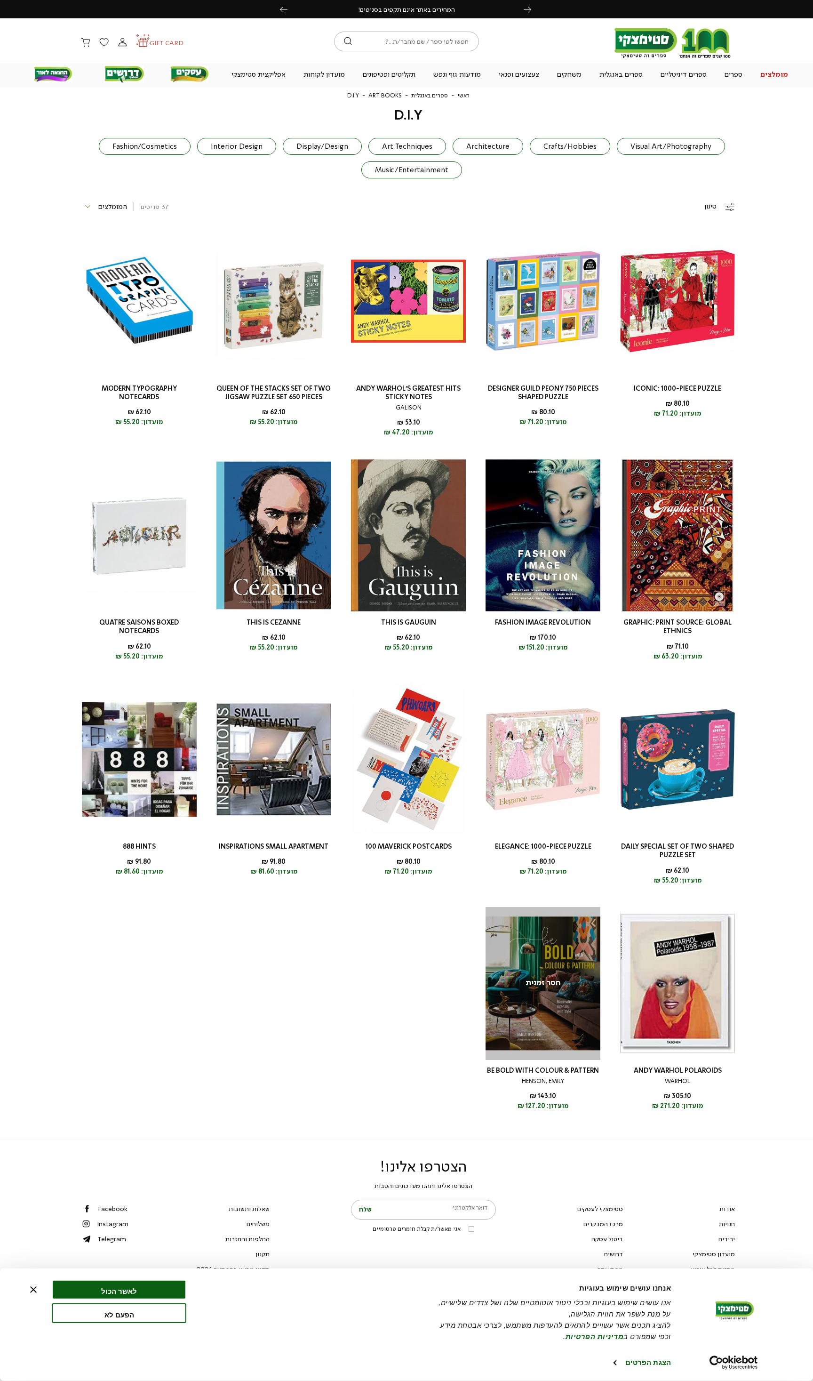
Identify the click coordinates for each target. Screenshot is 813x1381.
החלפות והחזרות (247, 1239)
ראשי (463, 95)
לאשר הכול (119, 1291)
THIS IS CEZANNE (274, 622)
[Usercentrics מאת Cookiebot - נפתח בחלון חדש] (734, 1363)
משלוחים (258, 1224)
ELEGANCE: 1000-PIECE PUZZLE (543, 846)
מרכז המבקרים (603, 1224)
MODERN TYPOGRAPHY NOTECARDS (139, 392)
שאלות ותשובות (249, 1208)
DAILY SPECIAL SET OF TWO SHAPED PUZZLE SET (677, 850)
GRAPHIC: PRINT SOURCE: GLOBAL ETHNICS (677, 626)
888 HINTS (139, 846)
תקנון (262, 1254)
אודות (727, 1208)
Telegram (111, 1239)
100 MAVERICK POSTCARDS (409, 846)
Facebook (113, 1208)
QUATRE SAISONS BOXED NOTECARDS (139, 626)
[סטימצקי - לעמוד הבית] (673, 57)
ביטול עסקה (607, 1239)
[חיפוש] (348, 41)
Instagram (112, 1224)
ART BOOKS (385, 95)
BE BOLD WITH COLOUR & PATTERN (543, 1070)
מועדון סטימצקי (714, 1254)
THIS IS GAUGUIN (408, 622)
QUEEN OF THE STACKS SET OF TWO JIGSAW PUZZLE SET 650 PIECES (273, 392)
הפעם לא (119, 1314)
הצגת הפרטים (648, 1362)
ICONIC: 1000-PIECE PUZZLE (677, 388)
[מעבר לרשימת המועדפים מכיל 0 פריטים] (104, 43)
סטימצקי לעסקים (600, 1208)
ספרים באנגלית (429, 95)
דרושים (613, 1254)
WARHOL (677, 1081)
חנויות (727, 1224)
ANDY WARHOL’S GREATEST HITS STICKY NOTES (408, 392)
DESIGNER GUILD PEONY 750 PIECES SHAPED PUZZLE (543, 392)
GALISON (409, 407)
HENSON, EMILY (543, 1081)
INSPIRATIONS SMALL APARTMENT (273, 846)
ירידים (726, 1239)
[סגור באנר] (33, 1290)
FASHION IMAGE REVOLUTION (543, 622)
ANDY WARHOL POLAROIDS (678, 1070)
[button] (774, 75)
